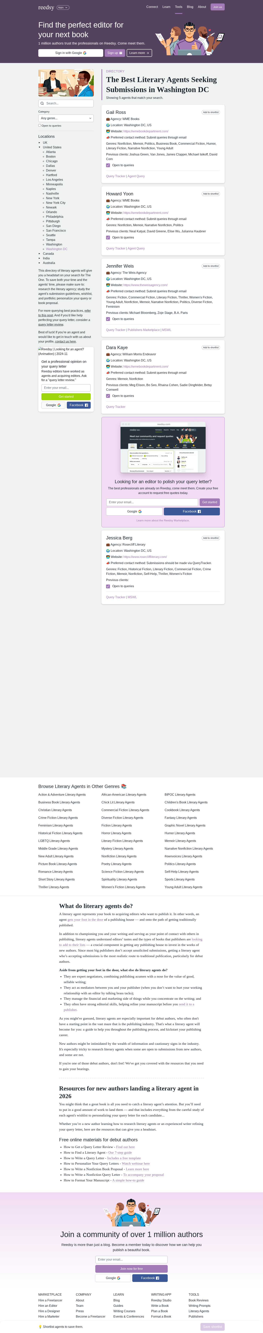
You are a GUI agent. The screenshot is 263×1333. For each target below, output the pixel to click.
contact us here (65, 341)
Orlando (51, 212)
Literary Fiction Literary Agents (122, 840)
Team (79, 1305)
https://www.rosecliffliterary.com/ (145, 557)
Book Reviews (199, 1300)
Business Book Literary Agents (59, 802)
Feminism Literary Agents (55, 825)
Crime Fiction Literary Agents (58, 817)
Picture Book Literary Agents (57, 864)
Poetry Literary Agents (116, 864)
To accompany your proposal (143, 1175)
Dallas (50, 165)
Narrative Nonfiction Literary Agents (189, 848)
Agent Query (136, 176)
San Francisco (56, 230)
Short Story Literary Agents (56, 879)
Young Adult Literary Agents (183, 887)
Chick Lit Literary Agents (118, 802)
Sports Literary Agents (180, 879)
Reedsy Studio (161, 1300)
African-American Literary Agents (123, 794)
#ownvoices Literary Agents (183, 856)
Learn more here (137, 1169)
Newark (51, 207)
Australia (49, 263)
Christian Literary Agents (55, 810)
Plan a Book (159, 1311)
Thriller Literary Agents (53, 887)
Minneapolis (54, 184)
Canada (48, 253)
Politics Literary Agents (180, 864)
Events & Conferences (128, 1316)
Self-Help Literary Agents (182, 871)
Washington (54, 244)
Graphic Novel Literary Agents (185, 825)
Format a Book (161, 1316)
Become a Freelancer (90, 1316)
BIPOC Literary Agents (180, 794)
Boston (51, 156)
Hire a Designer (49, 1311)
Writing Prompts (199, 1305)
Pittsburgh (53, 221)
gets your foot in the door (85, 919)
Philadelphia (54, 216)
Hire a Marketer (48, 1316)
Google (51, 405)
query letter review (50, 324)
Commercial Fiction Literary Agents (125, 810)
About (202, 6)
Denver (51, 170)
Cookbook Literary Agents (182, 810)
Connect (152, 6)
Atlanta (51, 152)
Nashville (52, 193)
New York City (55, 202)
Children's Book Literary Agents (186, 802)
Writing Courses (124, 1311)
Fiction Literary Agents (116, 825)
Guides (118, 1305)
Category (43, 111)
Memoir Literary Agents (180, 840)
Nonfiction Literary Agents (119, 856)
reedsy (46, 7)
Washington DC (57, 249)
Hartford (51, 175)
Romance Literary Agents (55, 871)
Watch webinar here (136, 1163)
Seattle (51, 235)
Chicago (52, 161)
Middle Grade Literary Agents (58, 848)
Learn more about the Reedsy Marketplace (163, 520)
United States (52, 147)
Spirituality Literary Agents (119, 879)
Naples (51, 189)
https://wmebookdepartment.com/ (145, 131)
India (46, 258)
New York (52, 198)
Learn (166, 6)
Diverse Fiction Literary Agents (122, 817)
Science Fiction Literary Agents (122, 871)
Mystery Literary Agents (117, 848)
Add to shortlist (211, 112)
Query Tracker (115, 176)
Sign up (112, 53)
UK (45, 142)
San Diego (53, 226)
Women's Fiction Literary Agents (123, 887)
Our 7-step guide (120, 1152)
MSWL (166, 330)
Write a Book (160, 1305)
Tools (178, 6)
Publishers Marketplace (144, 330)
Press (80, 1311)
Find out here (125, 1147)
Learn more (137, 53)
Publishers (196, 1316)
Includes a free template (124, 1158)
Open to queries (51, 125)
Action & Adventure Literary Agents (62, 794)
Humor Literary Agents (180, 833)
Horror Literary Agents (116, 833)
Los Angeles (54, 179)
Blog (190, 6)
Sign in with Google (68, 53)
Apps (61, 7)
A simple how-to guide (128, 1180)
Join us (217, 6)
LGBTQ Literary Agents (54, 840)
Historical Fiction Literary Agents (60, 833)
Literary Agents (199, 1311)
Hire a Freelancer (50, 1300)
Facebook (76, 405)
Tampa (50, 239)
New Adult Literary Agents (56, 856)
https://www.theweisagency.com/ (145, 285)
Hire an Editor (47, 1305)
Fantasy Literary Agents (181, 817)
